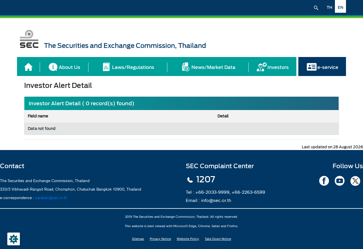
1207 (205, 179)
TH (329, 7)
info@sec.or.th (216, 200)
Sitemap (138, 238)
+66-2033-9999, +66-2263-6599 (230, 192)
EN (340, 7)
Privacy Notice (160, 238)
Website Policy (188, 238)
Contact (12, 166)
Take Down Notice (218, 238)
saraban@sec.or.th (51, 198)
